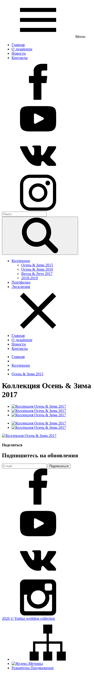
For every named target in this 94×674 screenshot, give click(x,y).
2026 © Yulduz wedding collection (28, 618)
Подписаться (58, 466)
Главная (18, 357)
